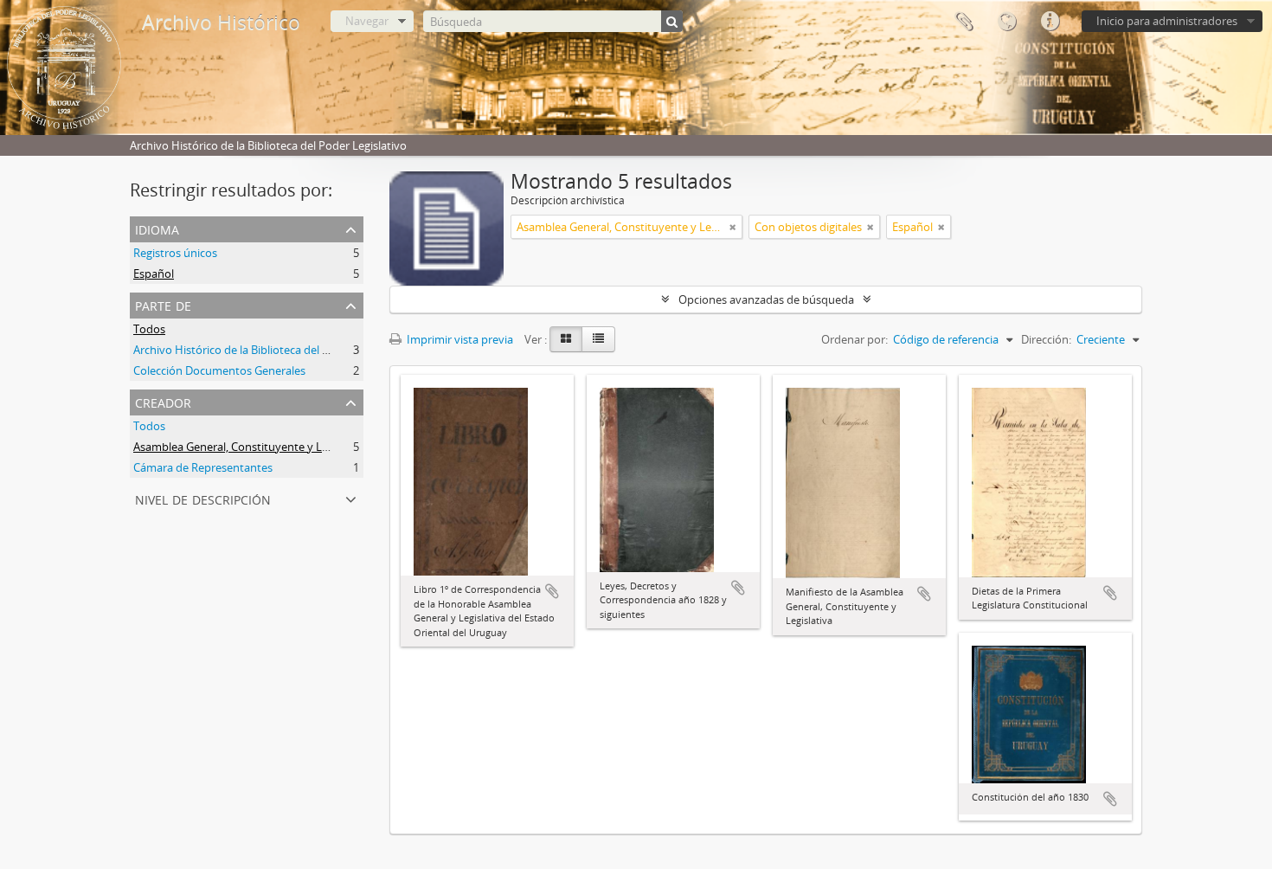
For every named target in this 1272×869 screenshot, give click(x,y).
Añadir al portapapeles (552, 591)
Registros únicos (175, 253)
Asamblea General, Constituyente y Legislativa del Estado (279, 446)
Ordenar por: (854, 339)
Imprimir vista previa (458, 339)
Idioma (1006, 21)
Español (153, 273)
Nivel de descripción (203, 498)
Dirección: (1046, 339)
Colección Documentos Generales (219, 370)
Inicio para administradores (1166, 21)
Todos (149, 329)
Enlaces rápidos (1049, 21)
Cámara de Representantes (203, 467)
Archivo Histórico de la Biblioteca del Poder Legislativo (271, 349)
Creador (163, 401)
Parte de (163, 304)
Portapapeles (963, 21)
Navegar (367, 21)
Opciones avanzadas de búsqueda (766, 299)
